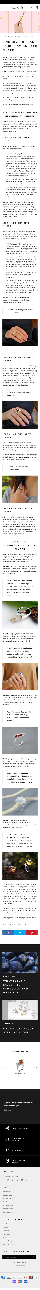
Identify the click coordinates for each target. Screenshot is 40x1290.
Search (4, 1224)
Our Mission (6, 1231)
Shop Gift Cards (7, 1212)
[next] (36, 1067)
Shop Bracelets (7, 1205)
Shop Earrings (7, 1195)
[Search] (32, 7)
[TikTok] (26, 1180)
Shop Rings (6, 1191)
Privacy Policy (7, 1241)
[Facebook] (3, 1180)
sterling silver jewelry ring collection (21, 908)
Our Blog (5, 1227)
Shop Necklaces (7, 1202)
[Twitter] (8, 1180)
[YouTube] (22, 1180)
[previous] (4, 1067)
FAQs (4, 1237)
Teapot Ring (20, 1074)
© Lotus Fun (20, 1263)
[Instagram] (12, 1180)
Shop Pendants (7, 1198)
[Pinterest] (17, 1180)
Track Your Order (8, 1244)
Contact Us (6, 1234)
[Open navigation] (3, 7)
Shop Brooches (7, 1209)
